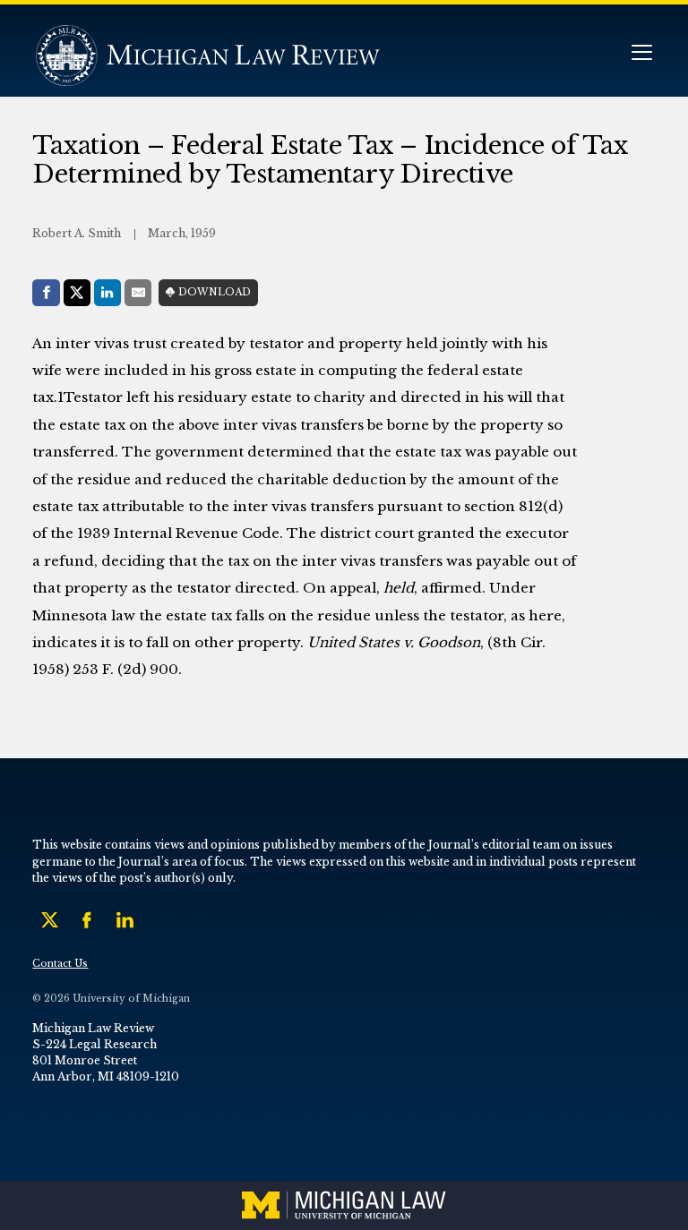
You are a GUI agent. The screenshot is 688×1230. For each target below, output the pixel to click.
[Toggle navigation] (641, 54)
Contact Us (60, 963)
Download (214, 292)
